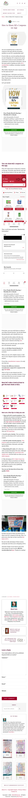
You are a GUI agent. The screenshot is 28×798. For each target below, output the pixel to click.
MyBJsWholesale (16, 794)
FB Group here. (11, 431)
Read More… (12, 732)
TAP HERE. (7, 369)
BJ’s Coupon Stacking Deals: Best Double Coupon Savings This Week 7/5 (20, 768)
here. (21, 340)
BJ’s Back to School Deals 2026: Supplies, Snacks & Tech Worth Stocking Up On (20, 746)
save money (16, 615)
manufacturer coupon (14, 361)
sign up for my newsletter (13, 421)
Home (3, 16)
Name (4, 677)
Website (4, 690)
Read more (8, 755)
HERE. (7, 471)
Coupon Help (16, 596)
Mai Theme (19, 796)
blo (7, 427)
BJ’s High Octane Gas (18, 459)
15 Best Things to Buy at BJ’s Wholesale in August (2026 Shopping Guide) (7, 746)
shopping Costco (17, 616)
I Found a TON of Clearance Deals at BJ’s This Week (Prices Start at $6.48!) (7, 768)
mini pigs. (15, 620)
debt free (6, 616)
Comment (5, 657)
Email (4, 684)
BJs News (9, 596)
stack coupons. (6, 456)
